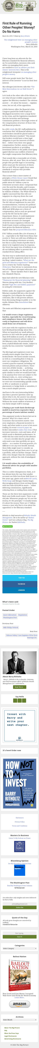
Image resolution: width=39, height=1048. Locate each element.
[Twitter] (15, 700)
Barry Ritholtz (25, 36)
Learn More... (20, 997)
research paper (23, 427)
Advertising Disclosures (12, 1039)
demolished (23, 302)
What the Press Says (11, 1033)
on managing (26, 72)
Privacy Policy (20, 822)
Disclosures (20, 818)
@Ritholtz (21, 522)
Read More (19, 687)
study (12, 129)
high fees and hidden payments (22, 285)
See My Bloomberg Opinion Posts (19, 863)
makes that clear (25, 430)
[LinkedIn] (24, 700)
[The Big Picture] (19, 5)
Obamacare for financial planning (16, 280)
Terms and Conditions (19, 826)
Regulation (22, 615)
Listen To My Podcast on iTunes (19, 838)
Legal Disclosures (10, 1036)
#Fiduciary (6, 267)
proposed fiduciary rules (26, 230)
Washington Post (10, 618)
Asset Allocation (9, 615)
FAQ (5, 1030)
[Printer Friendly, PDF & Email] (7, 526)
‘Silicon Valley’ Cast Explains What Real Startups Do (21, 636)
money (12, 74)
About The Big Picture (12, 1028)
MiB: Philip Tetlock (10, 627)
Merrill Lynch (31, 479)
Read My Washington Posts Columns (19, 886)
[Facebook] (20, 700)
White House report (20, 178)
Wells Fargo (7, 481)
